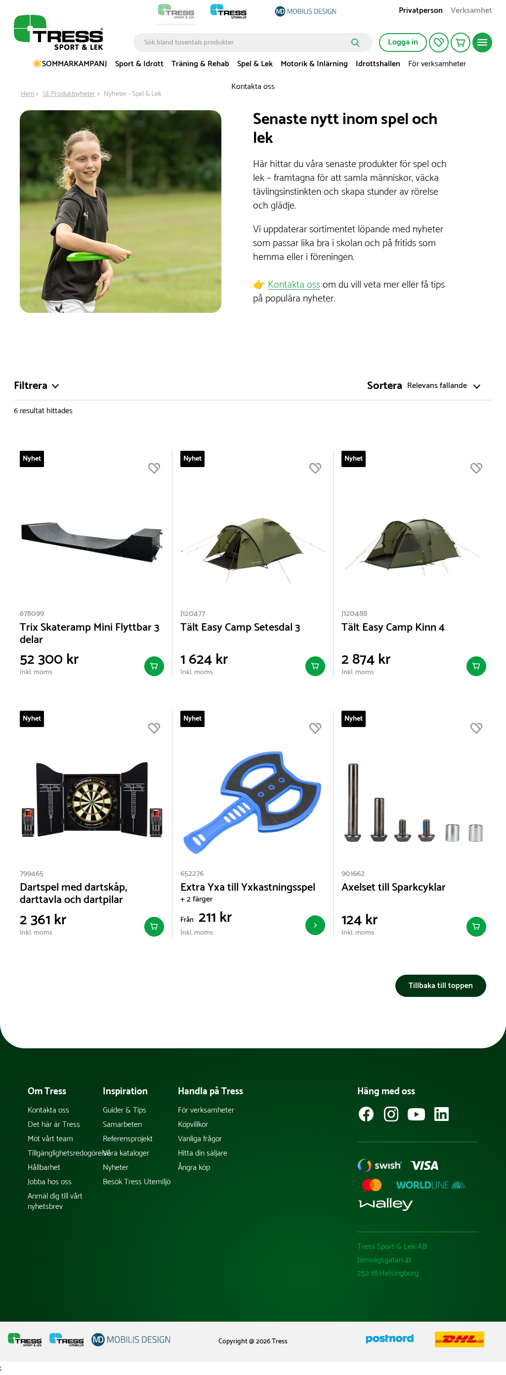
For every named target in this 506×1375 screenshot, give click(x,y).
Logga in (403, 42)
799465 (31, 873)
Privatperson (421, 11)
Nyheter (115, 1167)
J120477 (192, 613)
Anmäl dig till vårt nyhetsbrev (55, 1201)
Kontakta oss (253, 86)
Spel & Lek (255, 64)
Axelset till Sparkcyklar (393, 888)
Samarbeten (122, 1124)
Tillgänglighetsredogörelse (65, 1153)
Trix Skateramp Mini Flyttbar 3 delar (90, 634)
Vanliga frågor (200, 1139)
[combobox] (245, 42)
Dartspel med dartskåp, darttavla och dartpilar (73, 894)
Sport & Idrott (139, 64)
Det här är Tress (54, 1124)
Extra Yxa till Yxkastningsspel (247, 888)
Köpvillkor (193, 1124)
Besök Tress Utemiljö (136, 1182)
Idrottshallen (378, 64)
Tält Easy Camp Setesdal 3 (240, 628)
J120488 (354, 613)
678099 (32, 613)
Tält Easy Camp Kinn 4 (393, 628)
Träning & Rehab (200, 64)
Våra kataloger (126, 1153)
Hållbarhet (44, 1167)
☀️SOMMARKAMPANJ (69, 64)
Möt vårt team (50, 1139)
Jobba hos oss (50, 1182)
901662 (353, 873)
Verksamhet (471, 11)
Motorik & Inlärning (314, 64)
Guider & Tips (124, 1110)
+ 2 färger (196, 899)
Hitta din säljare (202, 1153)
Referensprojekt (128, 1139)
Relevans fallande (437, 386)
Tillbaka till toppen (441, 985)
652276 (192, 873)
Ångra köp (194, 1167)
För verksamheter (437, 64)
